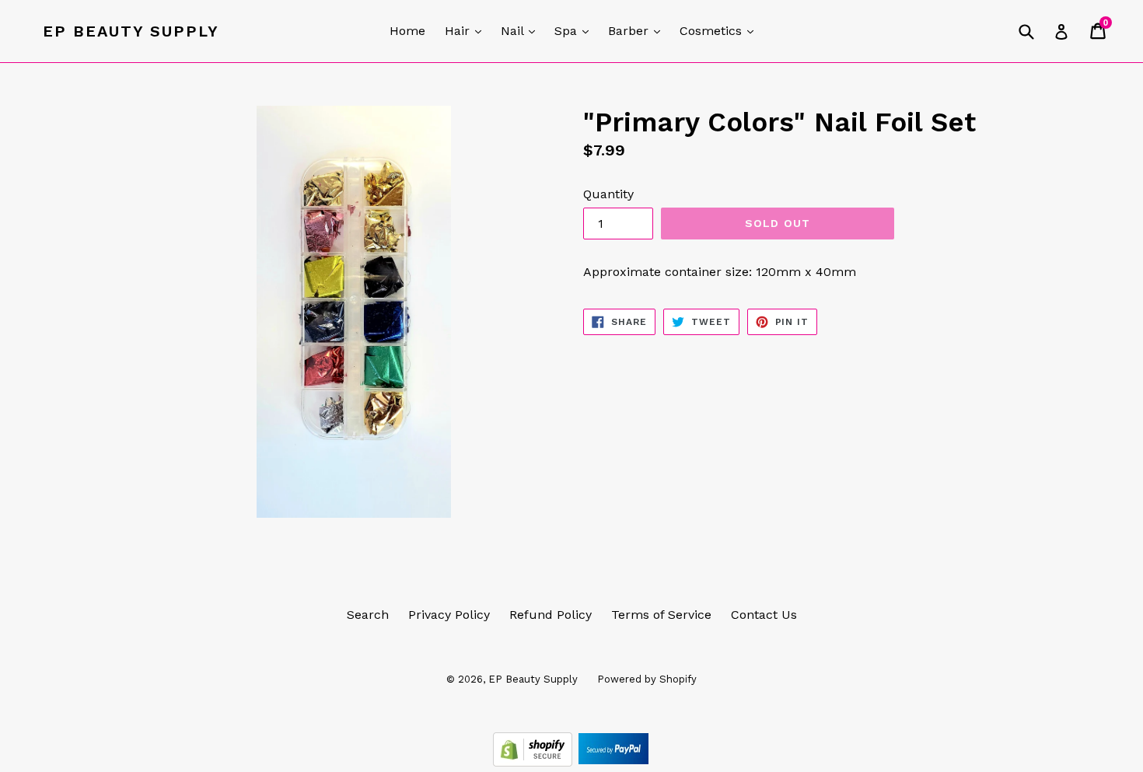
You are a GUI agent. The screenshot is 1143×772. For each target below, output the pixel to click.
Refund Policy (550, 614)
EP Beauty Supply (131, 31)
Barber (638, 30)
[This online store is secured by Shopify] (534, 762)
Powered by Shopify (647, 679)
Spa (575, 30)
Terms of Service (661, 614)
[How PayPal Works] (613, 762)
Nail (522, 30)
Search (368, 614)
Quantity (608, 194)
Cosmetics (720, 30)
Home (407, 30)
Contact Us (764, 614)
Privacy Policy (449, 614)
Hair (467, 30)
